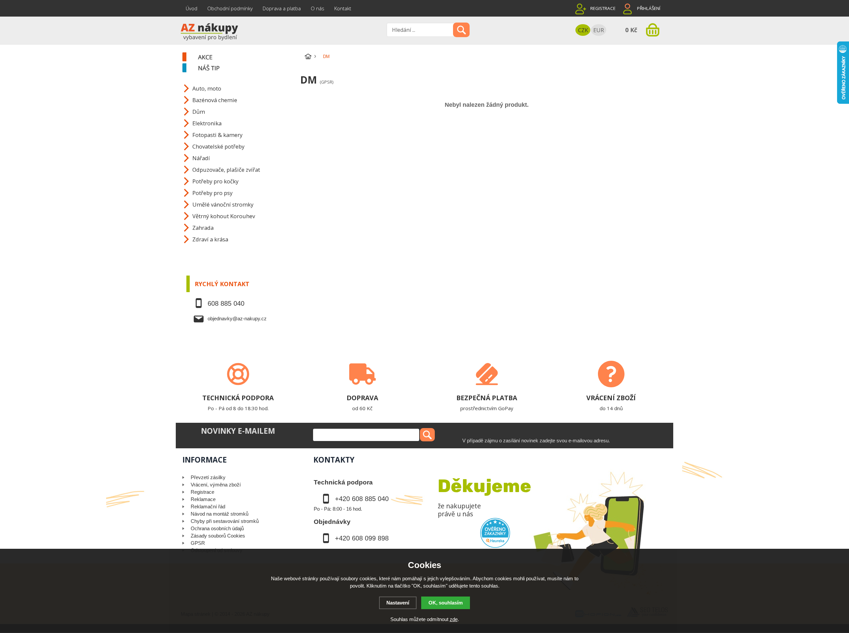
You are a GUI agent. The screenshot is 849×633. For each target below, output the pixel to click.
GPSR (198, 543)
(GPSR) (326, 82)
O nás (317, 8)
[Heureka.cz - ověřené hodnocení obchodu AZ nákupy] (495, 533)
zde (454, 619)
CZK (583, 30)
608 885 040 (226, 303)
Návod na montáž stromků (219, 514)
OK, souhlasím (445, 602)
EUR (598, 30)
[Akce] (240, 57)
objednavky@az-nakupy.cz (237, 318)
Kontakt (342, 8)
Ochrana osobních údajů (217, 528)
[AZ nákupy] (209, 31)
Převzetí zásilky (208, 477)
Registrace (603, 8)
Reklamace (203, 499)
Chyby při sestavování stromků (225, 521)
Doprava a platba (282, 8)
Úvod (191, 8)
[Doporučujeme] (240, 68)
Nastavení (397, 602)
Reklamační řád (208, 506)
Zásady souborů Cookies (218, 535)
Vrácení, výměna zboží (216, 484)
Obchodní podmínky (230, 8)
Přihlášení (648, 8)
